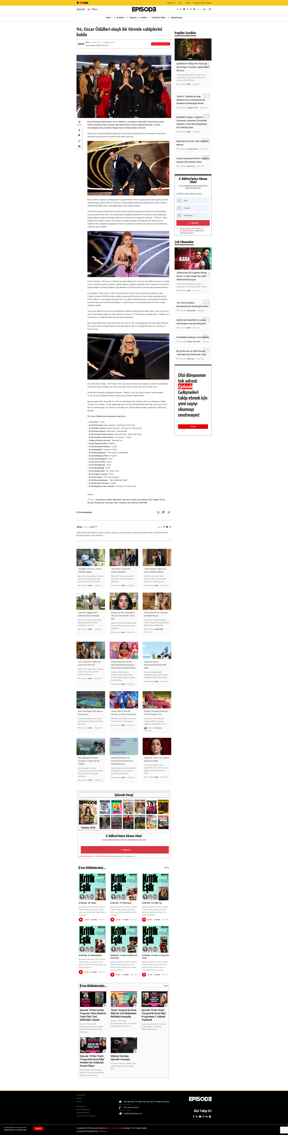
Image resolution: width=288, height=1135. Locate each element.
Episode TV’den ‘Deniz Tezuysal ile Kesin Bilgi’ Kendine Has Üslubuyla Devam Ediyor (92, 1060)
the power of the (111, 503)
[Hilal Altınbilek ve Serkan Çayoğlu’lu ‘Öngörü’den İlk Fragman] (90, 746)
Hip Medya (102, 1131)
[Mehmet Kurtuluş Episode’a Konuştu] (124, 1045)
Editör (88, 42)
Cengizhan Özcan (192, 108)
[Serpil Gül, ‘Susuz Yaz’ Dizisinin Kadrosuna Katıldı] (157, 746)
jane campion (142, 500)
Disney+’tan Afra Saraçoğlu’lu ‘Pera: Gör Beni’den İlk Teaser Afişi (123, 615)
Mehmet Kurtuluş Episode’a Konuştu (120, 1057)
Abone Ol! (80, 9)
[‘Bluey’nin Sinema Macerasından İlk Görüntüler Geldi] (157, 650)
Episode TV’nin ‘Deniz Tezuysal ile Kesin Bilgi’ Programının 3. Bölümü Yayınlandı (154, 1014)
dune (128, 500)
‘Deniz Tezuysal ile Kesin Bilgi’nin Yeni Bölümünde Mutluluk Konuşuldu (123, 1013)
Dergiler (193, 426)
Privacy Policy (9, 1130)
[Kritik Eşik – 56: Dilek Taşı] (155, 886)
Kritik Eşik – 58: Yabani (87, 903)
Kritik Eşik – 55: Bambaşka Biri (90, 955)
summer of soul (159, 500)
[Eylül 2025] (140, 822)
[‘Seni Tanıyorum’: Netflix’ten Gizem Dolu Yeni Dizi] (90, 650)
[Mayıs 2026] (116, 807)
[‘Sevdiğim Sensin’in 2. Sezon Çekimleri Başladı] (90, 557)
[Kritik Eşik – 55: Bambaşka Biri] (92, 939)
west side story (133, 503)
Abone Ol (126, 850)
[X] (180, 9)
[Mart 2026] (163, 807)
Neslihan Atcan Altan (193, 341)
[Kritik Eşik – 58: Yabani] (92, 886)
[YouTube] (184, 9)
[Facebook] (177, 9)
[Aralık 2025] (128, 822)
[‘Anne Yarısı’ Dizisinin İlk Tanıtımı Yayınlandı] (124, 557)
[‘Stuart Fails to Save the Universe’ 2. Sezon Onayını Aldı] (124, 699)
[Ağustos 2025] (151, 822)
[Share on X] (79, 130)
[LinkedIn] (191, 9)
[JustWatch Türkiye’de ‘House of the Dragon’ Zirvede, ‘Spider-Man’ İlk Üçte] (193, 49)
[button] (38, 1128)
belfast (109, 500)
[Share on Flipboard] (79, 135)
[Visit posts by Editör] (79, 527)
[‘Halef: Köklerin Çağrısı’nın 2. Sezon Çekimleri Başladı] (157, 557)
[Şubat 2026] (105, 822)
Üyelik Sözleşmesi (86, 856)
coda (123, 500)
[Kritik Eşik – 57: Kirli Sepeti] (123, 886)
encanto (134, 500)
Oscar (150, 500)
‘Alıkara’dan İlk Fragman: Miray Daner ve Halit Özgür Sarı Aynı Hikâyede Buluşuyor (191, 276)
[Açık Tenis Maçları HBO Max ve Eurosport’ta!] (90, 699)
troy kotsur (122, 503)
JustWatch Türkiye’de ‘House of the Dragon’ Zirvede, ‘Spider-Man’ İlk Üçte (193, 67)
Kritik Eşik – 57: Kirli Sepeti (120, 903)
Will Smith (143, 503)
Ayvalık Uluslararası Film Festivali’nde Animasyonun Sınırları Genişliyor (122, 761)
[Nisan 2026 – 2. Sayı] (128, 807)
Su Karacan (158, 728)
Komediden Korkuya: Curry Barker (193, 337)
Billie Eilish (117, 500)
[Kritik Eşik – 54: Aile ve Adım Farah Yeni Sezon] (123, 939)
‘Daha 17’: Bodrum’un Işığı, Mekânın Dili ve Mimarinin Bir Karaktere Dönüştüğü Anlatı (191, 99)
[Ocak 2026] (116, 822)
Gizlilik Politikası (102, 856)
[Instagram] (187, 9)
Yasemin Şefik (158, 629)
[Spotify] (194, 9)
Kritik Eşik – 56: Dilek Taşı (152, 903)
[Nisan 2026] (140, 807)
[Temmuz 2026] (88, 812)
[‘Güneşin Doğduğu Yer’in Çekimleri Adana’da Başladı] (90, 601)
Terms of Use (21, 1130)
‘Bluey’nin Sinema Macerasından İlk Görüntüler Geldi (155, 665)
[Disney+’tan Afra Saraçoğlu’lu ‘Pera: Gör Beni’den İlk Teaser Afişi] (124, 601)
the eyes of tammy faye (96, 503)
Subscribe (194, 223)
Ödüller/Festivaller (160, 44)
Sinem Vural (190, 166)
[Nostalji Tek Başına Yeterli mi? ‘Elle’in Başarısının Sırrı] (157, 699)
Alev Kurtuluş (191, 310)
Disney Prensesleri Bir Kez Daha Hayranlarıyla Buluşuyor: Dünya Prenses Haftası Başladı (123, 665)
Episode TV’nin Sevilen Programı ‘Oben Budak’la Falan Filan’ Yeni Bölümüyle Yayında (93, 1014)
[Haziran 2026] (105, 807)
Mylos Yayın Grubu (114, 1128)
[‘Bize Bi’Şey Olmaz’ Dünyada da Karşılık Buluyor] (157, 601)
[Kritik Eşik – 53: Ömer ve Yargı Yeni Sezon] (155, 939)
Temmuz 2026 (88, 827)
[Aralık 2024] (163, 822)
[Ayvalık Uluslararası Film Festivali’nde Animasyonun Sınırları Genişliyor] (124, 746)
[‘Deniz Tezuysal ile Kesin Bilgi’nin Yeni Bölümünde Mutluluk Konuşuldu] (124, 999)
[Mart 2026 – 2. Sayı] (151, 807)
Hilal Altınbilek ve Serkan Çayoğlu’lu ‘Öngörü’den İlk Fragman (88, 761)
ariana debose (101, 500)
